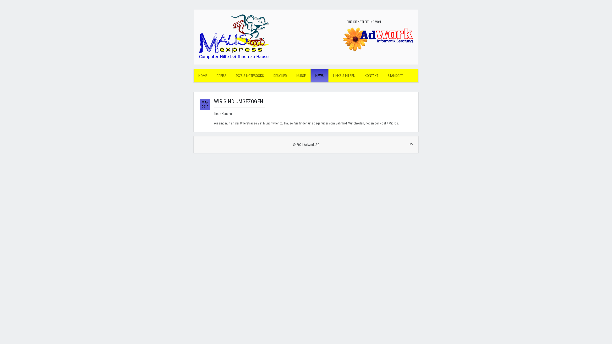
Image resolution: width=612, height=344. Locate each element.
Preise (221, 76)
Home (202, 76)
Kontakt (371, 76)
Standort (395, 76)
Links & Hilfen (344, 76)
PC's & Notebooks (250, 76)
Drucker (280, 76)
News (319, 76)
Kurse (301, 76)
